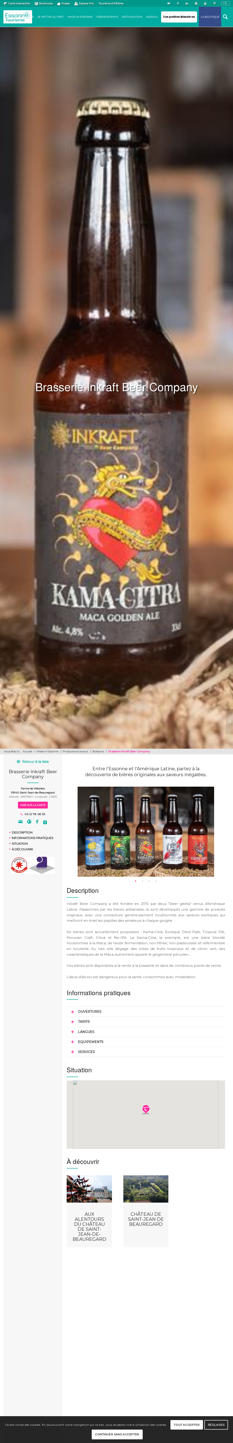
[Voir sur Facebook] (37, 822)
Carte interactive (19, 3)
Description (22, 832)
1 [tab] (135, 881)
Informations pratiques (32, 838)
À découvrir (22, 849)
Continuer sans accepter (117, 1434)
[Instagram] (196, 3)
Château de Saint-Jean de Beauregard (146, 1219)
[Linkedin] (187, 3)
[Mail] (168, 3)
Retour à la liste (35, 761)
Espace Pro (86, 3)
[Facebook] (178, 3)
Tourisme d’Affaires (111, 3)
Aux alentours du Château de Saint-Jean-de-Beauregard (89, 1226)
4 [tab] (156, 881)
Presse (65, 3)
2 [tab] (142, 881)
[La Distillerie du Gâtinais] (3, 721)
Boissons (98, 751)
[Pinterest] (214, 3)
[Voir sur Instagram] (45, 822)
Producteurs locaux (75, 751)
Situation (20, 843)
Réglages (216, 1424)
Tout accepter (187, 1424)
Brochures (46, 3)
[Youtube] (205, 3)
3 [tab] (149, 881)
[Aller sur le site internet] (29, 822)
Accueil (27, 751)
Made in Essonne (47, 751)
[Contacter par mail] (20, 822)
